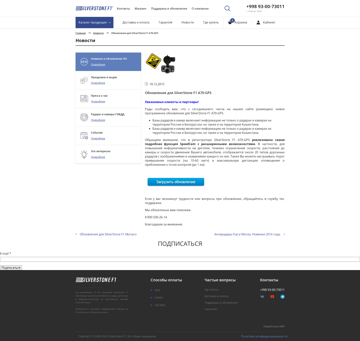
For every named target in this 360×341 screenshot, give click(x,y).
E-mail (5, 253)
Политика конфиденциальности (264, 336)
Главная (81, 33)
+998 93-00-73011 (265, 6)
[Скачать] (176, 181)
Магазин (140, 8)
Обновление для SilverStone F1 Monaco (108, 234)
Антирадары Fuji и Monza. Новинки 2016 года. (247, 234)
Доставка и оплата (136, 22)
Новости (188, 22)
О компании (200, 8)
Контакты (123, 8)
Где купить (211, 22)
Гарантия (165, 22)
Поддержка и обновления (169, 8)
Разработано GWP (274, 326)
